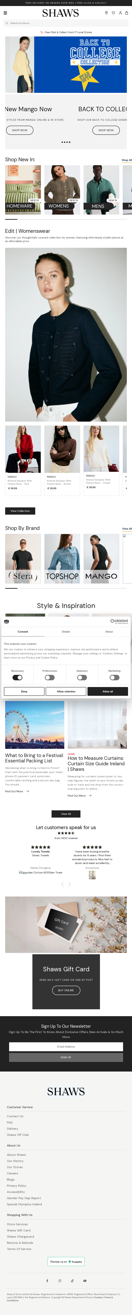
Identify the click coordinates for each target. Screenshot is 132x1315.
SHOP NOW (91, 130)
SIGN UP (66, 1057)
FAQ (10, 1122)
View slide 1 (62, 142)
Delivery (12, 1129)
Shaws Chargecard (20, 1237)
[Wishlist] (113, 13)
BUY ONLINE (66, 990)
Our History (15, 1161)
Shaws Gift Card (18, 1230)
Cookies (98, 1297)
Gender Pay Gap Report (24, 1198)
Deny (24, 691)
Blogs (11, 1179)
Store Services (17, 1224)
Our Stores (15, 1167)
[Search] (7, 23)
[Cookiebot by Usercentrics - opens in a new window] (113, 621)
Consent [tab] (23, 631)
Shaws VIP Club (18, 1135)
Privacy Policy (16, 1186)
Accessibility (16, 1192)
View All (127, 528)
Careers (12, 1173)
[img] (66, 833)
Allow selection (66, 691)
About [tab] (109, 631)
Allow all (108, 691)
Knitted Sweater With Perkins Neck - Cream (98, 481)
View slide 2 (64, 142)
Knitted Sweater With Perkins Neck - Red (20, 482)
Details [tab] (66, 631)
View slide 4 (69, 142)
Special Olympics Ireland (24, 1204)
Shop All (127, 160)
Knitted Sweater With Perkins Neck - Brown (59, 482)
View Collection (20, 511)
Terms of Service (19, 1249)
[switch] (50, 677)
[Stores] (106, 13)
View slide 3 (67, 142)
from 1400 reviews (66, 838)
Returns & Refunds (20, 1243)
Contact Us (15, 1116)
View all (66, 814)
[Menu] (5, 13)
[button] (63, 884)
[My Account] (120, 13)
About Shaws (16, 1155)
